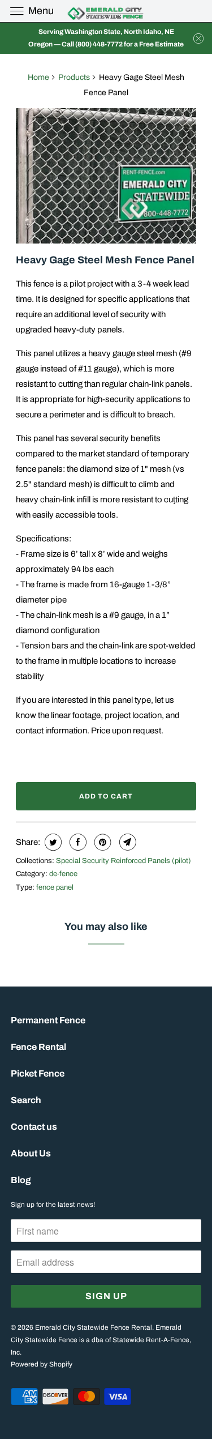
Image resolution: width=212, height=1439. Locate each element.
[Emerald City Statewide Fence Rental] (106, 11)
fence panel (54, 887)
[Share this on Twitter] (52, 842)
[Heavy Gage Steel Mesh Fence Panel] (106, 176)
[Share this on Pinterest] (101, 842)
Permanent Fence (48, 1020)
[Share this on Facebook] (76, 842)
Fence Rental (38, 1047)
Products (74, 77)
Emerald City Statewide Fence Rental (93, 1327)
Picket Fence (37, 1073)
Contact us (34, 1126)
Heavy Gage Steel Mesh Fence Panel (105, 260)
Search (26, 1100)
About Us (31, 1153)
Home (38, 77)
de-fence (63, 874)
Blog (21, 1180)
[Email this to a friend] (126, 842)
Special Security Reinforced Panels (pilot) (123, 861)
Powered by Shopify (41, 1364)
